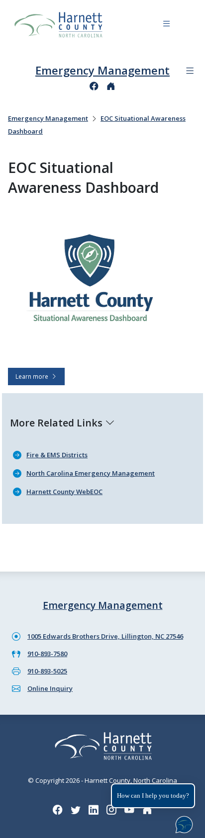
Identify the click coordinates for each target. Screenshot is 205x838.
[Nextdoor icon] (110, 86)
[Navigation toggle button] (166, 25)
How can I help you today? (153, 795)
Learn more (33, 376)
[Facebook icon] (94, 86)
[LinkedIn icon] (94, 810)
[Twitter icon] (76, 810)
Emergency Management (102, 70)
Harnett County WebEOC (64, 491)
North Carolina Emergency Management (90, 473)
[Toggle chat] (182, 822)
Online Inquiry (50, 688)
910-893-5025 (47, 671)
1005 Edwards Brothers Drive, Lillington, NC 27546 (105, 636)
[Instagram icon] (111, 810)
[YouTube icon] (129, 810)
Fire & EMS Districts (57, 454)
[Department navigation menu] (190, 71)
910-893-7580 (47, 653)
